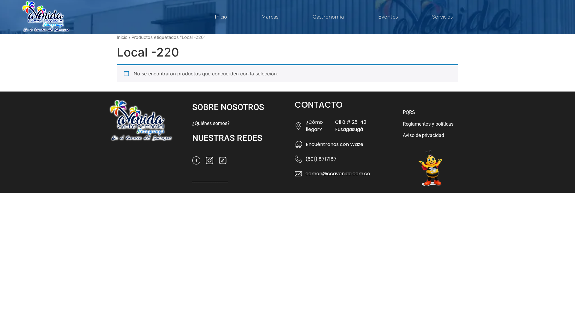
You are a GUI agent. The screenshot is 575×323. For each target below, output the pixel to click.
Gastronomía (328, 17)
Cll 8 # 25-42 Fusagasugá (350, 126)
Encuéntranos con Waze (334, 144)
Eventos (388, 17)
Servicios (442, 17)
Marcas (269, 17)
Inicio (221, 17)
